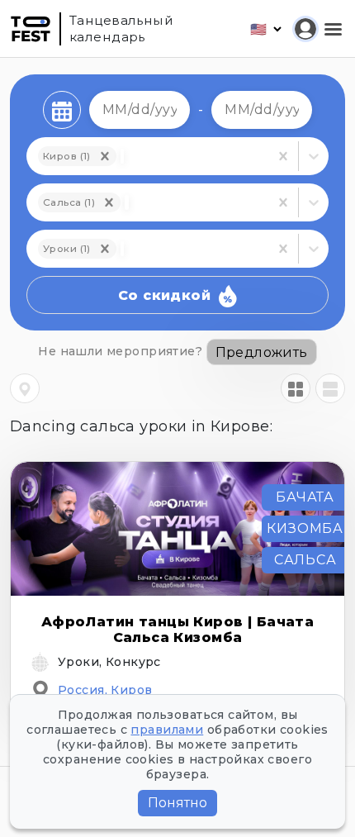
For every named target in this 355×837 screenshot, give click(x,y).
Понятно (177, 803)
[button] (109, 202)
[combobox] (126, 202)
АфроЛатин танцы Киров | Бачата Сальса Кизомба (178, 629)
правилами (166, 729)
